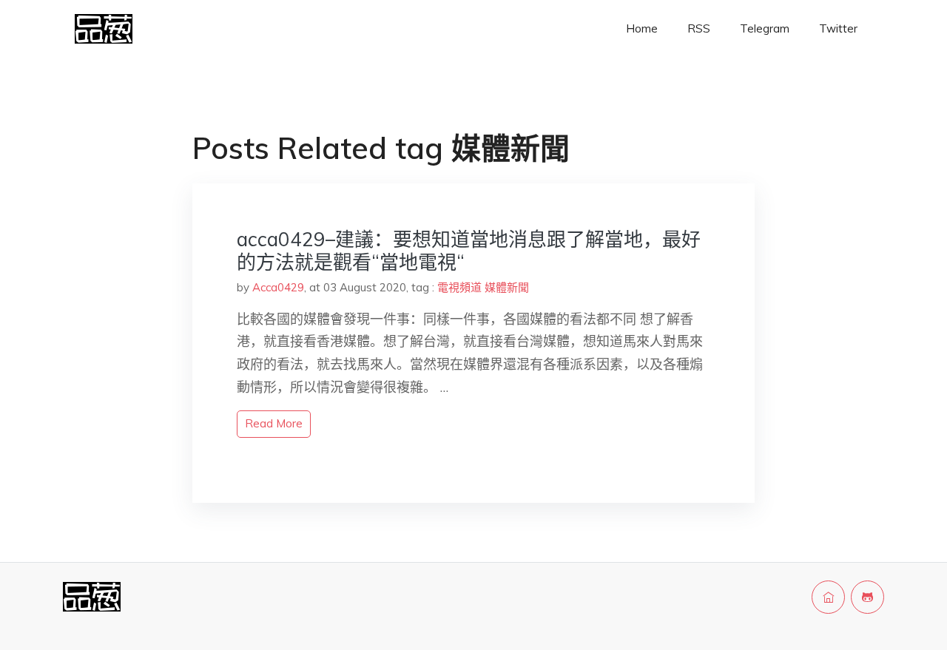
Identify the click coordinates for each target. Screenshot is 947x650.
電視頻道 (459, 287)
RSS (698, 28)
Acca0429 (278, 287)
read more (274, 423)
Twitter (838, 28)
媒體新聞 (507, 287)
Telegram (764, 28)
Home (642, 28)
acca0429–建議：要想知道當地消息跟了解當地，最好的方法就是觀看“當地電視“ (469, 250)
